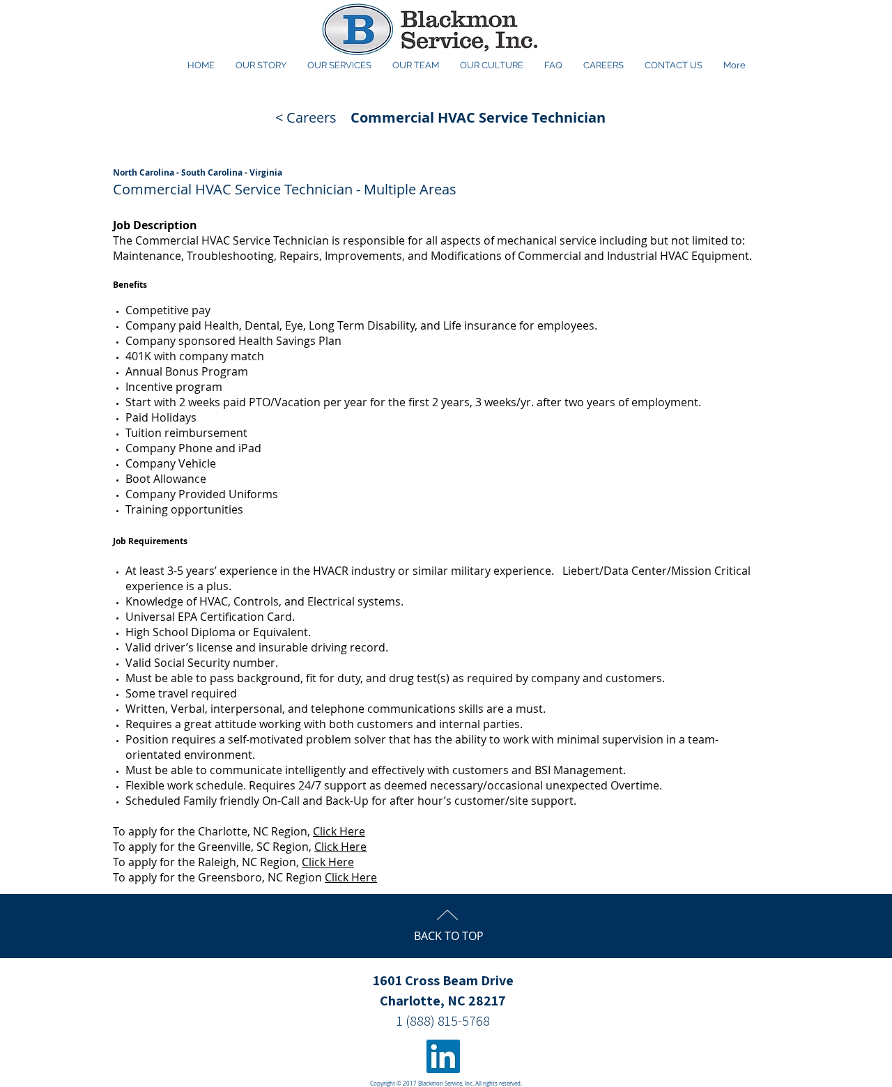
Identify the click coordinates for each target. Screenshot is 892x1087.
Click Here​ (351, 877)
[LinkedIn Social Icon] (443, 1056)
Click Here (339, 831)
